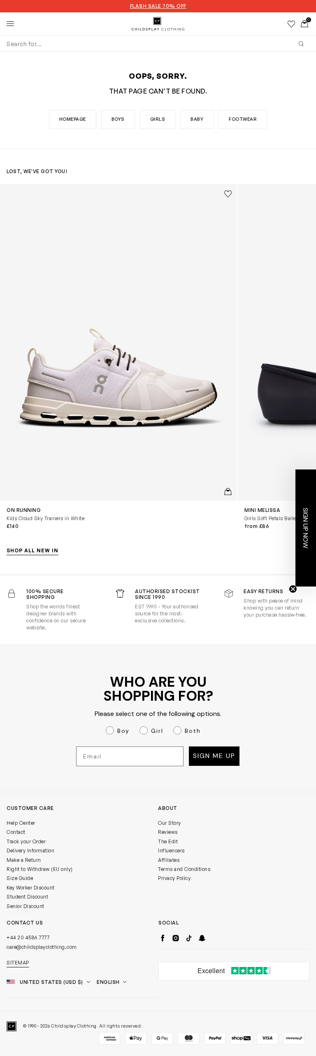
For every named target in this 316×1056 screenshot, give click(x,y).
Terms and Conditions (184, 869)
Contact (16, 832)
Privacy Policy (174, 878)
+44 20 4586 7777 (28, 937)
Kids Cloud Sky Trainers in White (45, 518)
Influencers (171, 850)
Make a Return (24, 860)
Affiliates (168, 860)
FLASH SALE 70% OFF (158, 6)
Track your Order (26, 841)
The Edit (168, 841)
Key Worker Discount (31, 888)
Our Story (169, 823)
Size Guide (20, 878)
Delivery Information (30, 850)
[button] (305, 528)
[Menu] (10, 24)
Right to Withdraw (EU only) (40, 869)
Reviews (168, 832)
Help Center (21, 823)
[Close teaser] (293, 589)
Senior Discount (25, 906)
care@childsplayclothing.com (42, 947)
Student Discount (27, 897)
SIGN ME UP (214, 755)
